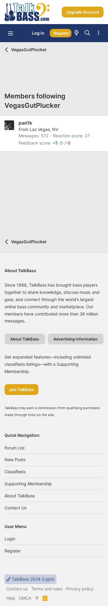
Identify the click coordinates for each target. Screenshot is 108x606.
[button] (10, 33)
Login (9, 538)
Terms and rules (46, 588)
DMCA (25, 598)
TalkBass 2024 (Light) (32, 579)
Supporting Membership (28, 483)
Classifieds (15, 471)
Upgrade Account (82, 12)
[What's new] (76, 33)
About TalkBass (19, 495)
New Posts (15, 459)
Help (10, 598)
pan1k (25, 123)
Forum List (14, 447)
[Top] (37, 598)
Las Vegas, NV (44, 129)
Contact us (15, 507)
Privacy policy (80, 588)
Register (12, 550)
